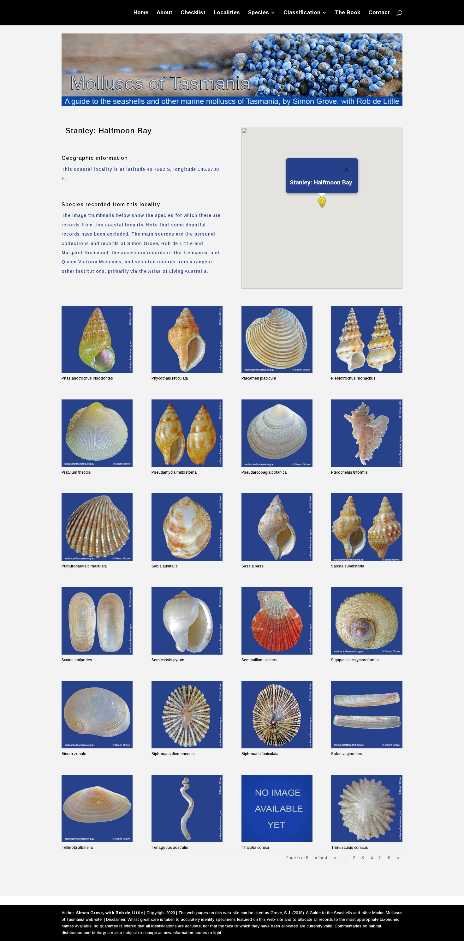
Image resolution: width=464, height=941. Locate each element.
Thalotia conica (255, 847)
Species (258, 12)
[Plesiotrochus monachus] (366, 339)
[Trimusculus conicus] (366, 808)
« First (321, 857)
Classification (301, 12)
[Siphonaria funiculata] (276, 714)
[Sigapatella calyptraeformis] (366, 621)
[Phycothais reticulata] (187, 339)
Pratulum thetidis (76, 472)
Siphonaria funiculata (259, 754)
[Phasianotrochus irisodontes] (97, 339)
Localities (227, 12)
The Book (347, 12)
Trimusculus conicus (349, 847)
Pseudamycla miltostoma (174, 472)
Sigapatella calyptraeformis (355, 660)
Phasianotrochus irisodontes (87, 378)
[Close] (346, 169)
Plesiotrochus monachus (353, 378)
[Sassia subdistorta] (366, 526)
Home (141, 12)
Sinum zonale (74, 754)
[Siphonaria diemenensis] (187, 714)
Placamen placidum (258, 378)
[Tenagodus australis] (187, 808)
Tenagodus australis (170, 847)
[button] (322, 202)
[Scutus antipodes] (97, 621)
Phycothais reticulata (170, 378)
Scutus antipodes (77, 660)
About (164, 12)
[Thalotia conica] (276, 808)
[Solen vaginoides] (366, 714)
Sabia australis (165, 566)
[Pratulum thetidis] (97, 433)
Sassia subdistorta (347, 566)
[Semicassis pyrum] (187, 621)
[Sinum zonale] (97, 714)
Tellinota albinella (77, 847)
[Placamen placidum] (276, 339)
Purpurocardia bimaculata (84, 566)
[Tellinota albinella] (97, 808)
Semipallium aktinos (259, 660)
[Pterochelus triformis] (366, 433)
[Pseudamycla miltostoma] (187, 433)
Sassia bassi (253, 566)
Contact (379, 12)
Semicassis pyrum (168, 660)
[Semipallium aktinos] (276, 621)
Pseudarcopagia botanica (264, 472)
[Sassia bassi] (276, 526)
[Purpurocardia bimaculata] (97, 526)
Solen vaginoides (346, 754)
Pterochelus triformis (349, 472)
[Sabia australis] (187, 526)
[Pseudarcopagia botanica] (276, 433)
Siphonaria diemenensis (173, 754)
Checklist (193, 12)
